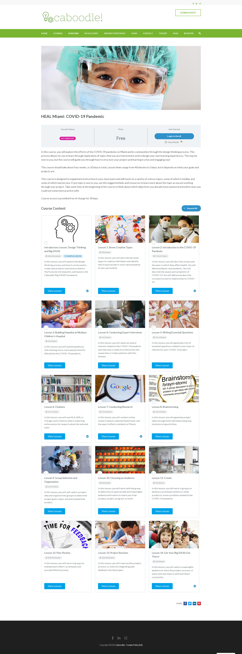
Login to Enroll (174, 136)
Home (44, 33)
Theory (163, 33)
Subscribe (73, 33)
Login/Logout (188, 12)
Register (188, 33)
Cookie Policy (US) (134, 645)
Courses (57, 33)
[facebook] (193, 3)
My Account (91, 33)
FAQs (175, 33)
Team (134, 33)
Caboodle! (120, 645)
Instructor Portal (114, 33)
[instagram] (200, 3)
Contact (148, 33)
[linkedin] (196, 3)
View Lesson (55, 290)
